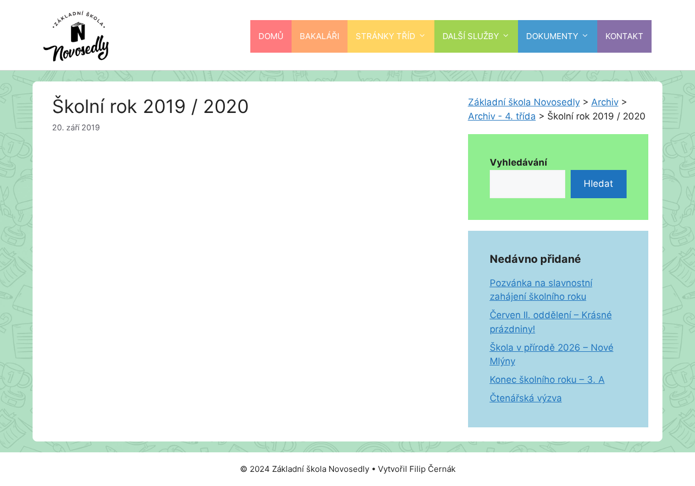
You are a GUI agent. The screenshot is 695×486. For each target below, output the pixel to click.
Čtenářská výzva (526, 398)
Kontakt (624, 36)
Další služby (471, 36)
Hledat (598, 183)
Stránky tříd (385, 36)
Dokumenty (552, 36)
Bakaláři (319, 36)
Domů (270, 36)
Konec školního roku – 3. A (547, 379)
